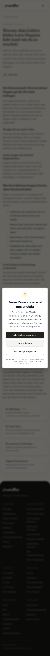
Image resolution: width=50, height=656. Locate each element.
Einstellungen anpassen (25, 351)
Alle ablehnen (25, 343)
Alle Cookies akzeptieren (25, 335)
